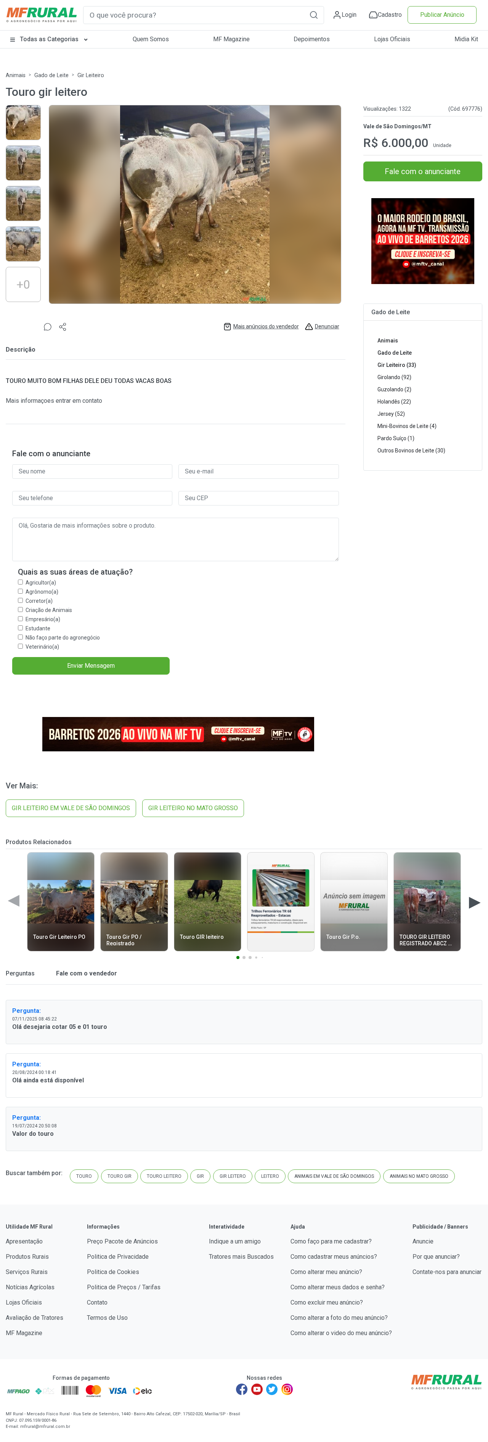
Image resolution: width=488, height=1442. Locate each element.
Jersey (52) (391, 414)
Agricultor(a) (41, 583)
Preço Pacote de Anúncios (122, 1241)
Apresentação (24, 1241)
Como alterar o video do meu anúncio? (341, 1333)
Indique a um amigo (235, 1241)
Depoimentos (312, 39)
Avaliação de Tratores (34, 1317)
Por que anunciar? (436, 1256)
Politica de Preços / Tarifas (124, 1287)
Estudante (38, 628)
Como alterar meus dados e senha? (338, 1287)
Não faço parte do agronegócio (63, 638)
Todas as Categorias (49, 39)
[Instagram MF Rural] (287, 1389)
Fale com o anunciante (423, 171)
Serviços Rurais (27, 1272)
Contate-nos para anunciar (447, 1272)
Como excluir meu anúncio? (327, 1302)
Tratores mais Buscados (241, 1256)
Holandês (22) (394, 402)
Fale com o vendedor (86, 973)
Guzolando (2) (394, 389)
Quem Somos (151, 39)
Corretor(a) (39, 601)
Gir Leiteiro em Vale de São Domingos (71, 808)
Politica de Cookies (113, 1272)
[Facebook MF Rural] (241, 1389)
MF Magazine (231, 39)
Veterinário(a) (42, 647)
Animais (16, 75)
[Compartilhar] (62, 326)
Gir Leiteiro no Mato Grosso (193, 808)
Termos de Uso (107, 1317)
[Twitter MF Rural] (271, 1389)
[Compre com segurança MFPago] (18, 1391)
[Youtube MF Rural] (257, 1389)
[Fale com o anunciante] (47, 326)
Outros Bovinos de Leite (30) (411, 450)
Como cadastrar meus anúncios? (334, 1256)
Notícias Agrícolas (30, 1287)
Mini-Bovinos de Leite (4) (407, 426)
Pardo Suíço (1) (395, 438)
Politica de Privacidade (118, 1256)
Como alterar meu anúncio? (326, 1272)
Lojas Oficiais (392, 39)
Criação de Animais (49, 610)
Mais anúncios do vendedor (266, 326)
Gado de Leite (51, 75)
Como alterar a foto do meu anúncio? (339, 1317)
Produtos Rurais (27, 1256)
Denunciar (327, 326)
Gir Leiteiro (90, 75)
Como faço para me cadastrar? (331, 1241)
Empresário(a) (43, 619)
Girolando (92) (394, 377)
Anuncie (423, 1241)
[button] (313, 14)
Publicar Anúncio (442, 14)
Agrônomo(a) (42, 592)
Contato (97, 1302)
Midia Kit (466, 39)
